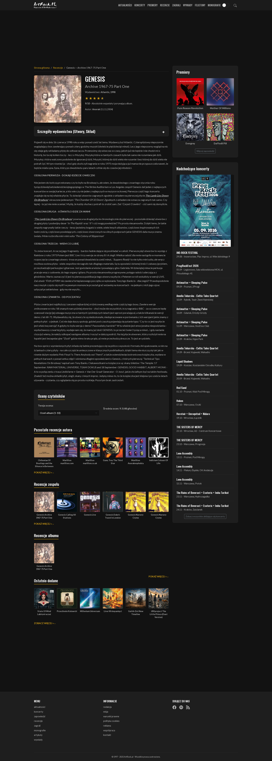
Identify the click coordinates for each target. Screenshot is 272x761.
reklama (107, 725)
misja (105, 711)
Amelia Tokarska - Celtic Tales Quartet (197, 296)
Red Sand (181, 388)
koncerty (38, 711)
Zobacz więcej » (44, 623)
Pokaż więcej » (43, 472)
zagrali (37, 725)
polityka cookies (111, 721)
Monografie (214, 5)
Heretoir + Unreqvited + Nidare (193, 414)
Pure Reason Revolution (190, 108)
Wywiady (187, 5)
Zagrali (176, 5)
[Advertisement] (136, 36)
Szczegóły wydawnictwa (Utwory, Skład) (66, 131)
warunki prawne (111, 716)
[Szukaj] (235, 5)
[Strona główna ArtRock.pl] (45, 5)
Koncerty (139, 5)
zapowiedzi (39, 716)
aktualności (39, 707)
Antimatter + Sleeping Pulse (191, 282)
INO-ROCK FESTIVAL (187, 253)
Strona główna (42, 67)
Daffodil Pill (220, 143)
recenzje (38, 721)
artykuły (38, 735)
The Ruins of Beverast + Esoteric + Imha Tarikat (202, 492)
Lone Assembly (184, 453)
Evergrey (190, 143)
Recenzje (165, 5)
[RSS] (188, 707)
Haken (179, 401)
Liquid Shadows (184, 361)
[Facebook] (174, 707)
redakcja (107, 707)
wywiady (38, 739)
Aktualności (125, 5)
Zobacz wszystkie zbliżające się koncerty (205, 516)
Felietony (200, 5)
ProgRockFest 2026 (187, 266)
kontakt (107, 735)
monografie (40, 730)
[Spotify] (181, 707)
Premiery (152, 5)
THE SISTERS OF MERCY (189, 427)
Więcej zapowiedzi (205, 151)
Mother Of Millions (220, 108)
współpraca (109, 730)
